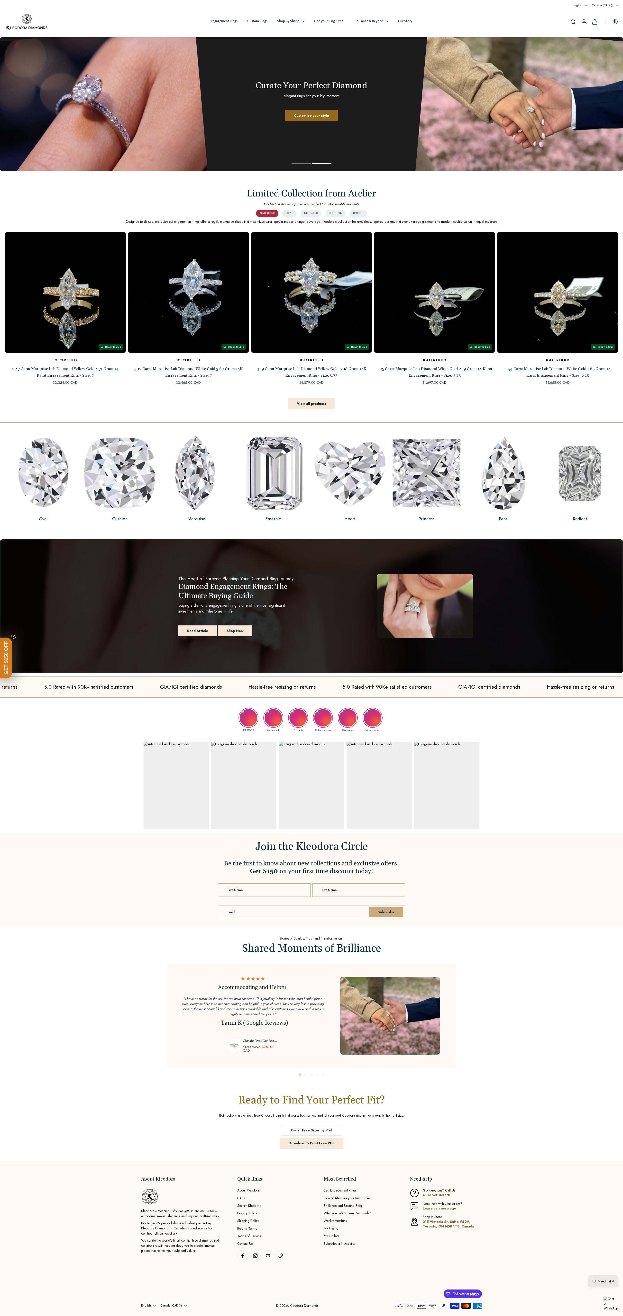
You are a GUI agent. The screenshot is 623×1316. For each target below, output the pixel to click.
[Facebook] (242, 1256)
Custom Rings (257, 21)
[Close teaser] (13, 636)
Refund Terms (247, 1228)
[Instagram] (255, 1256)
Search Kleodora (249, 1205)
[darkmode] (611, 22)
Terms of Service (249, 1236)
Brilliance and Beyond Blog (343, 1205)
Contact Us (245, 1243)
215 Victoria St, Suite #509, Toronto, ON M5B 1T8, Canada (448, 1224)
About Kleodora (248, 1190)
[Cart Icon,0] (594, 21)
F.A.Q (241, 1198)
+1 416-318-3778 (436, 1195)
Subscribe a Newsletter (340, 1243)
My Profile (331, 1228)
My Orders (331, 1236)
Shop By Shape (288, 21)
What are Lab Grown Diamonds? (347, 1213)
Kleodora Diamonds (304, 1305)
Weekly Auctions (335, 1221)
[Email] (268, 1256)
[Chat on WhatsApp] (611, 1304)
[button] (6, 658)
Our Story (405, 21)
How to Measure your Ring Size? (347, 1198)
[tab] (301, 163)
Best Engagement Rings (340, 1190)
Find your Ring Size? (328, 21)
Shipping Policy (248, 1221)
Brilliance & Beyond (369, 21)
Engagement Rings (224, 21)
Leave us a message (439, 1208)
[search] (573, 22)
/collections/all (10, 39)
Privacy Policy (247, 1213)
